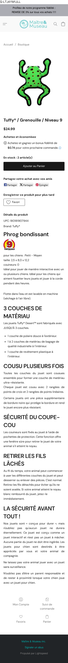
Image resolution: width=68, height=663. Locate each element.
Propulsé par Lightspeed (34, 653)
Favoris (20, 621)
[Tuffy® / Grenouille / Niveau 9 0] (34, 81)
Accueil (8, 44)
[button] (34, 24)
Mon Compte (21, 604)
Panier (47, 621)
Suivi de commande (47, 607)
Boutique (23, 44)
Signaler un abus (34, 647)
